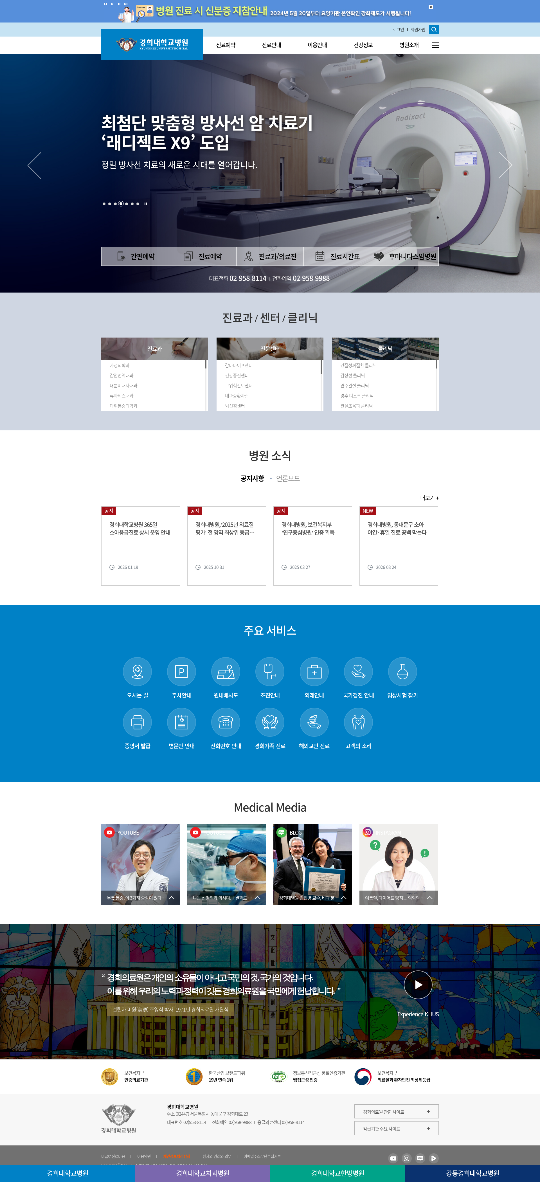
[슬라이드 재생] (112, 4)
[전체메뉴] (435, 45)
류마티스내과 (121, 395)
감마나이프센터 (239, 365)
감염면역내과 (121, 375)
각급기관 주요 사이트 (381, 1128)
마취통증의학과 (123, 405)
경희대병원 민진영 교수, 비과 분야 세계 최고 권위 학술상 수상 (315, 897)
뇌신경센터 (235, 405)
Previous (34, 165)
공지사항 (252, 478)
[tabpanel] (270, 158)
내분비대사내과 (123, 385)
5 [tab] (126, 204)
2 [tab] (109, 204)
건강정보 (363, 45)
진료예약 (225, 45)
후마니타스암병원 (412, 256)
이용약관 (144, 1156)
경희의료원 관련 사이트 (383, 1111)
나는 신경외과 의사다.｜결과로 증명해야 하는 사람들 (229, 897)
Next (506, 165)
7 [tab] (138, 204)
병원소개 (408, 45)
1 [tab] (104, 204)
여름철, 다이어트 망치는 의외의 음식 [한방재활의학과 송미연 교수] (401, 897)
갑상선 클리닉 (352, 375)
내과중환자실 (237, 395)
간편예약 (142, 256)
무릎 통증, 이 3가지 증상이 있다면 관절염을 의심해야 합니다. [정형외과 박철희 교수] (143, 897)
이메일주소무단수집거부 (262, 1156)
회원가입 (418, 29)
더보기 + (429, 498)
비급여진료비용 (113, 1156)
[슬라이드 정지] (119, 4)
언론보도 (288, 478)
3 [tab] (115, 204)
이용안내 (317, 45)
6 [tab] (132, 204)
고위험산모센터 (239, 385)
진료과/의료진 (277, 256)
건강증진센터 (237, 375)
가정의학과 (119, 365)
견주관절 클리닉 (354, 385)
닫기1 (431, 7)
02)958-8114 (194, 1122)
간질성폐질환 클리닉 (358, 365)
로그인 (398, 29)
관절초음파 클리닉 (356, 405)
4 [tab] (121, 203)
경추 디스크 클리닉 (357, 395)
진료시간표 (345, 256)
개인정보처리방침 (176, 1156)
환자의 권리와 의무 (216, 1156)
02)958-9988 (240, 1122)
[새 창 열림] (393, 1158)
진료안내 (271, 45)
